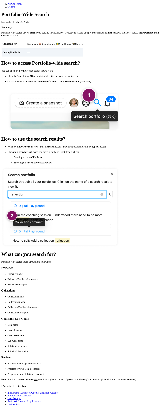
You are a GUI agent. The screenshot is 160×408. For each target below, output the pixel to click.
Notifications (14, 404)
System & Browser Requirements (24, 401)
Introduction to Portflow (19, 395)
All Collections (15, 4)
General (11, 6)
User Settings (14, 398)
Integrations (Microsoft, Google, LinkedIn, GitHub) (33, 392)
